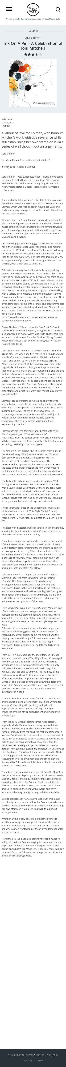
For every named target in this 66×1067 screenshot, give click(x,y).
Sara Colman (33, 38)
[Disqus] (33, 916)
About (10, 1054)
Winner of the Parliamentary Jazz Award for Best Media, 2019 (33, 18)
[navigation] (8, 9)
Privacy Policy (52, 1054)
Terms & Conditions (35, 1054)
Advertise (20, 1054)
